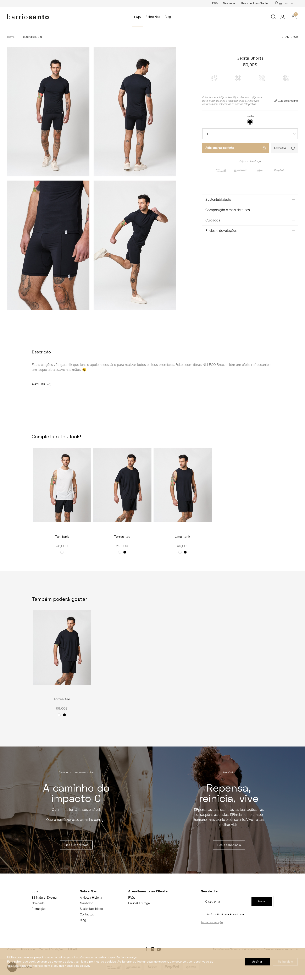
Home (11, 36)
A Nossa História (91, 897)
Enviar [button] (262, 901)
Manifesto (86, 903)
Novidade (38, 903)
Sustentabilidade (91, 908)
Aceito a (225, 914)
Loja (137, 17)
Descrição (41, 351)
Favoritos (280, 148)
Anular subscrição (212, 922)
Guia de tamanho (288, 100)
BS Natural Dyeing (44, 897)
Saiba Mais (285, 961)
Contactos (87, 914)
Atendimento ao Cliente (254, 3)
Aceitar (257, 961)
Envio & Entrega (139, 903)
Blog (168, 16)
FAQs (215, 3)
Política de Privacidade (230, 914)
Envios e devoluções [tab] (221, 231)
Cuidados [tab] (212, 220)
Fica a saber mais (76, 845)
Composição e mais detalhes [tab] (227, 210)
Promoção (38, 908)
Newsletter (229, 3)
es (292, 3)
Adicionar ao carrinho (219, 147)
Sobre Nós (153, 16)
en (286, 3)
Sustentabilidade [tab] (218, 200)
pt (280, 3)
